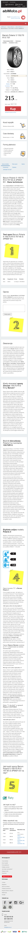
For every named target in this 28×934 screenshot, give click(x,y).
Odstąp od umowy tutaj (7, 876)
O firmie (18, 6)
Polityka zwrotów (5, 867)
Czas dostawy (12, 2)
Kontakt (23, 6)
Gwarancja (7, 85)
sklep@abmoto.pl (7, 927)
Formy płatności (5, 865)
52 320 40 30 (8, 917)
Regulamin (4, 884)
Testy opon (14, 164)
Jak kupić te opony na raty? (10, 112)
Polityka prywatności (6, 888)
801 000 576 (8, 919)
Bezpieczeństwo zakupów (7, 890)
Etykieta (8, 83)
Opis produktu (5, 164)
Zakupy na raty (5, 871)
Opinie (23, 164)
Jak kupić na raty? (7, 169)
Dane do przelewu (6, 886)
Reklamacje (4, 892)
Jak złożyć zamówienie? (7, 869)
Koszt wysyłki (5, 2)
